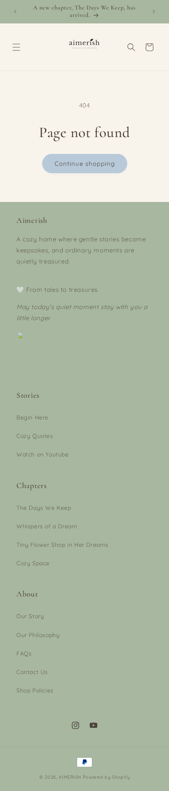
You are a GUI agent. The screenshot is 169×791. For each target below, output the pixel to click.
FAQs (24, 653)
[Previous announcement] (15, 11)
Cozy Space (33, 563)
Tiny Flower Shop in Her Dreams (62, 544)
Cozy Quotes (34, 436)
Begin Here (32, 417)
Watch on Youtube (42, 454)
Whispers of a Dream (46, 526)
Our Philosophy (37, 635)
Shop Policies (35, 690)
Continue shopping (85, 163)
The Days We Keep (43, 507)
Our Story (30, 616)
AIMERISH (70, 777)
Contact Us (32, 672)
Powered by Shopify (106, 777)
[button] (16, 47)
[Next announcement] (154, 11)
